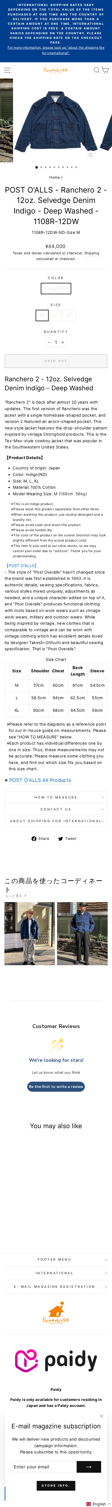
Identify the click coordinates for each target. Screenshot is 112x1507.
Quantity (56, 332)
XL (69, 315)
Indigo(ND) (56, 288)
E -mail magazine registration (54, 1287)
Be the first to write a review (56, 1086)
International (55, 1273)
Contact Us (56, 809)
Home (54, 177)
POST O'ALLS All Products (40, 780)
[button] (98, 1504)
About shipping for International (56, 821)
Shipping (91, 253)
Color (56, 278)
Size (56, 305)
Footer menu (55, 1259)
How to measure (56, 797)
